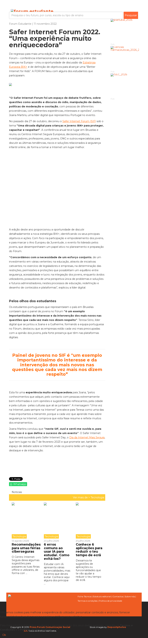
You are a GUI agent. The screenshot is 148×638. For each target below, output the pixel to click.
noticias (16, 492)
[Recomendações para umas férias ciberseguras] (26, 521)
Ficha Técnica (84, 596)
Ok (4, 635)
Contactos (117, 596)
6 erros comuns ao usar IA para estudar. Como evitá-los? (56, 552)
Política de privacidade (110, 600)
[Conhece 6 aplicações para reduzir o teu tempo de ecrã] (89, 521)
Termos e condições (87, 600)
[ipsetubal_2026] (125, 31)
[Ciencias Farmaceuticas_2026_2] (125, 58)
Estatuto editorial (102, 596)
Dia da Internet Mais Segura (87, 437)
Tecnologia (97, 497)
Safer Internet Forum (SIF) (79, 121)
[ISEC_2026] (125, 85)
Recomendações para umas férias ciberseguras (26, 548)
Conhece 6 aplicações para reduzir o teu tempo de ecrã (89, 550)
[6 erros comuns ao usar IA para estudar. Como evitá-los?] (57, 521)
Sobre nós (130, 596)
